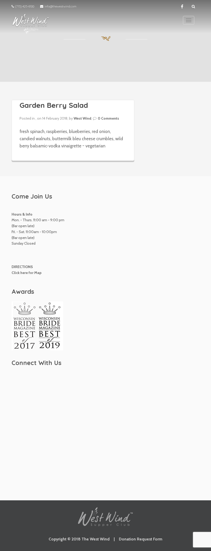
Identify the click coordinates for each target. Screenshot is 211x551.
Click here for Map (26, 272)
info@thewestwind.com (60, 6)
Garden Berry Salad (54, 105)
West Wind (82, 118)
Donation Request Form (140, 539)
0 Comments (108, 118)
